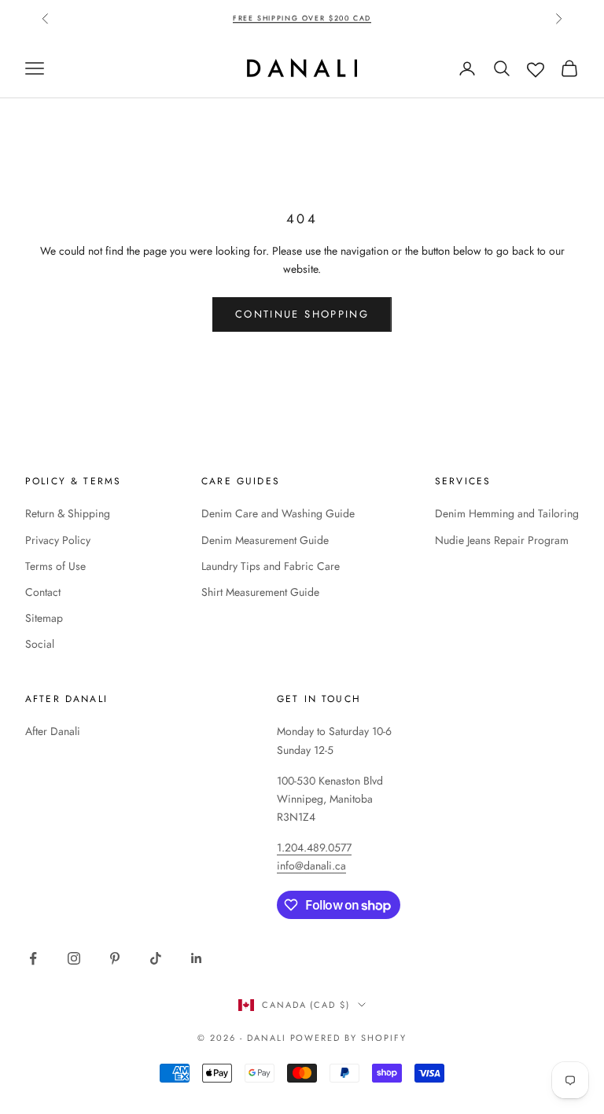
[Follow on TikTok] (156, 958)
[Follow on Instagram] (74, 958)
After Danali (52, 731)
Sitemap (44, 618)
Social (39, 644)
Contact (43, 592)
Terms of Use (55, 566)
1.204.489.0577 (314, 847)
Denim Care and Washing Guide (278, 513)
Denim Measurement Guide (265, 540)
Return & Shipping (67, 513)
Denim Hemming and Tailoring (507, 513)
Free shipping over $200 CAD (302, 18)
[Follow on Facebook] (33, 958)
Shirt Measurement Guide (260, 592)
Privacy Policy (57, 540)
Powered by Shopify (348, 1037)
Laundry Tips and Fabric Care (270, 566)
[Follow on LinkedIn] (196, 958)
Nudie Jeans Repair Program (502, 540)
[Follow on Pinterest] (115, 958)
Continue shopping (302, 314)
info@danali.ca (311, 865)
